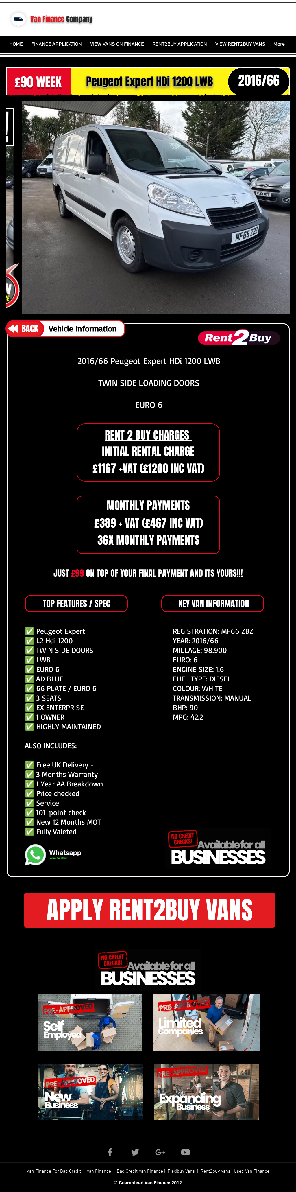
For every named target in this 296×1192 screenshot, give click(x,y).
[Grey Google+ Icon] (160, 1152)
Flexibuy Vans (181, 1171)
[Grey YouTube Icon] (185, 1152)
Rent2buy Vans (216, 1171)
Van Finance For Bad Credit (54, 1171)
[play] (250, 307)
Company (79, 19)
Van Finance (47, 19)
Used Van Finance (251, 1171)
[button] (148, 207)
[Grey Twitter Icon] (135, 1152)
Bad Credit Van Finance (140, 1171)
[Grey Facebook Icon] (110, 1152)
